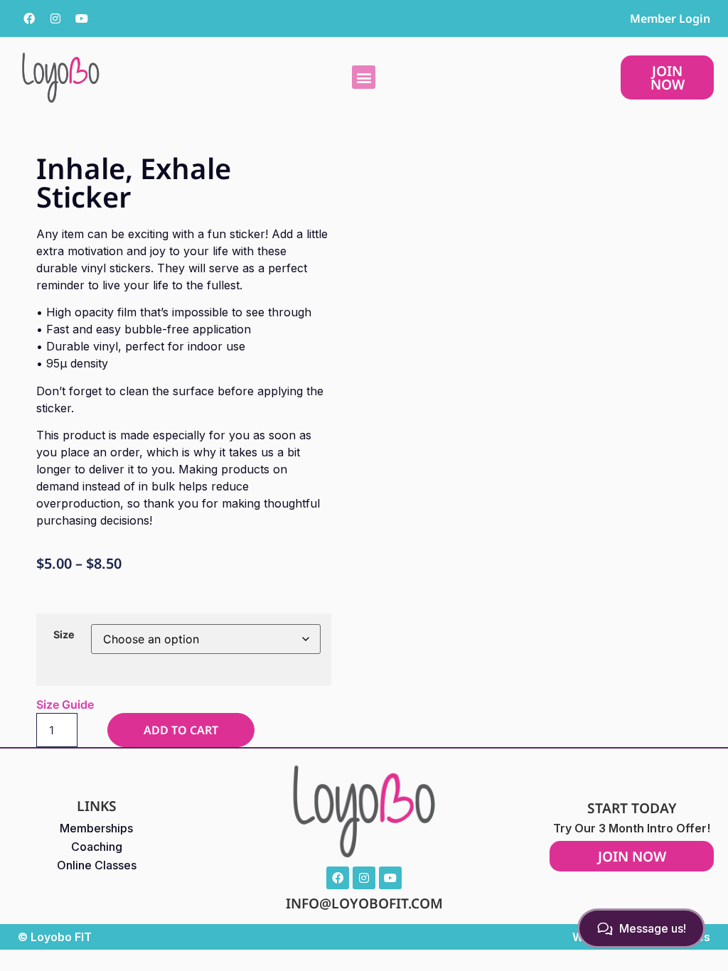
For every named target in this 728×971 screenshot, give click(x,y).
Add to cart (181, 730)
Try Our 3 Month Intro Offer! (631, 828)
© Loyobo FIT (55, 937)
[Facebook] (29, 18)
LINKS (97, 805)
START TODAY (632, 807)
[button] (363, 77)
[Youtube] (81, 18)
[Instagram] (55, 18)
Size (64, 635)
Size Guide (65, 704)
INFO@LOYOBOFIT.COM (364, 903)
